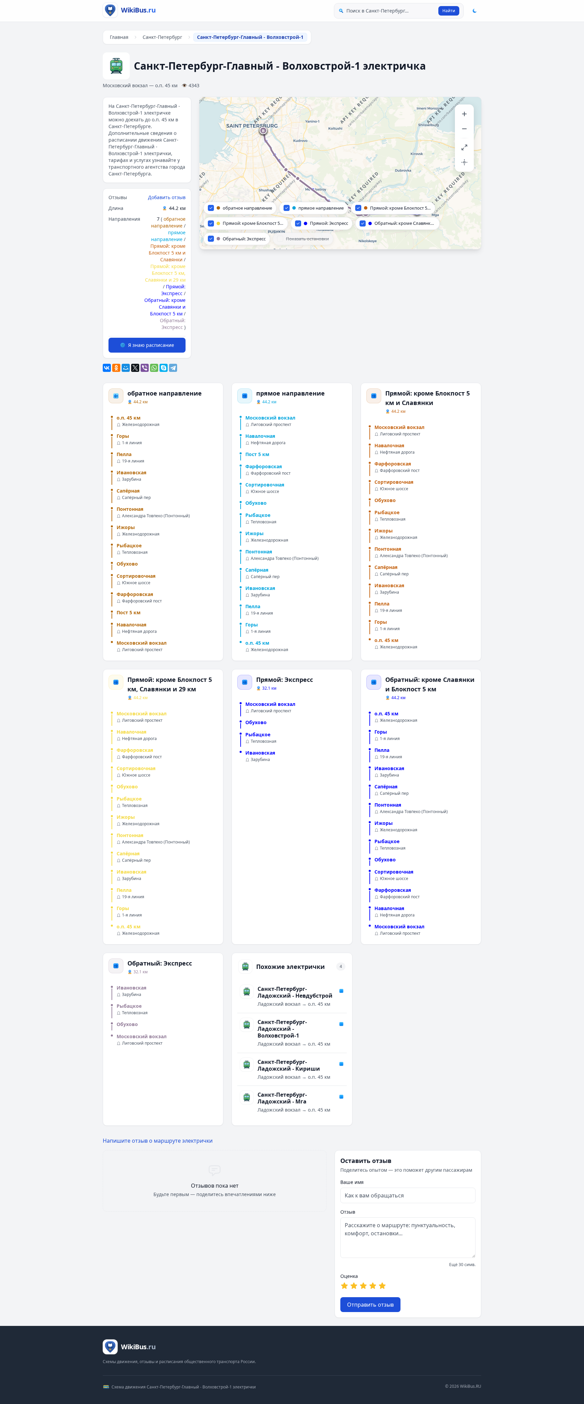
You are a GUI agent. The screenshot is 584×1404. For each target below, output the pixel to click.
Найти (448, 11)
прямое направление (168, 235)
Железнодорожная (141, 424)
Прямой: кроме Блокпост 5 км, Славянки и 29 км (165, 273)
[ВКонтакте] (107, 368)
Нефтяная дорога (139, 631)
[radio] (344, 1286)
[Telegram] (173, 368)
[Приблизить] (464, 114)
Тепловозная (135, 552)
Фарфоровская (135, 594)
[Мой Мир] (126, 368)
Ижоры (126, 527)
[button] (264, 131)
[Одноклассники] (116, 368)
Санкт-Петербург (162, 37)
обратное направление (168, 222)
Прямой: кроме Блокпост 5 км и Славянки (167, 253)
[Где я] (464, 162)
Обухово (127, 564)
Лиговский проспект (142, 649)
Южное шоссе (136, 583)
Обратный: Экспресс (173, 323)
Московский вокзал (142, 643)
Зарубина (131, 479)
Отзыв (347, 1212)
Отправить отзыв (370, 1304)
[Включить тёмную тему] (474, 11)
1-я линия (132, 443)
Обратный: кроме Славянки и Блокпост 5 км (165, 307)
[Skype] (164, 368)
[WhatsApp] (154, 368)
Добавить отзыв (167, 197)
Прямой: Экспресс (173, 289)
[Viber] (145, 368)
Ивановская (131, 472)
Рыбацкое (129, 545)
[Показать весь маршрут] (464, 147)
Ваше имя (352, 1182)
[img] (340, 173)
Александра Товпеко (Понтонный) (156, 516)
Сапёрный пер (136, 497)
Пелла (124, 454)
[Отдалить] (464, 129)
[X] (135, 368)
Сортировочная (136, 576)
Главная (119, 37)
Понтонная (130, 509)
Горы (123, 436)
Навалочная (131, 624)
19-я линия (133, 461)
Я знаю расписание (151, 345)
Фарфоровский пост (142, 601)
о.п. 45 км (129, 417)
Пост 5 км (129, 612)
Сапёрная (128, 490)
